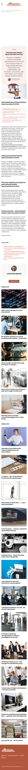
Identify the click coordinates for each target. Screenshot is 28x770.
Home (2, 10)
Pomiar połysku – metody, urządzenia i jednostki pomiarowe (14, 530)
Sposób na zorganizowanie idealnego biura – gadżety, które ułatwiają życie (13, 715)
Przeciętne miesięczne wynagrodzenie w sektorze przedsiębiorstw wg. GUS (10, 635)
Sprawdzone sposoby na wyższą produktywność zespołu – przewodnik (14, 337)
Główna (7, 10)
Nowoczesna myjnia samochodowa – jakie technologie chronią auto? (14, 390)
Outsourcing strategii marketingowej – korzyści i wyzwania (13, 689)
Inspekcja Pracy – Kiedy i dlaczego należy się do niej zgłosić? (12, 556)
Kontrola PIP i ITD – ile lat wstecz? (12, 740)
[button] (2, 4)
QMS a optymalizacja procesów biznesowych (11, 311)
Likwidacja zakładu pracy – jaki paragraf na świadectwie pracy (12, 662)
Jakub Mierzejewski (15, 79)
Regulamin (4, 755)
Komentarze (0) (14, 281)
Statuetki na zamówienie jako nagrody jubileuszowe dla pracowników (11, 450)
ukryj (20, 109)
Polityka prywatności (13, 755)
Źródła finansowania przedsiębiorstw (13, 246)
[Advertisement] (14, 30)
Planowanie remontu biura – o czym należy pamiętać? (13, 503)
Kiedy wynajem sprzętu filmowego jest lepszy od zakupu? (12, 364)
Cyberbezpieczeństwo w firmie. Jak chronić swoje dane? (13, 608)
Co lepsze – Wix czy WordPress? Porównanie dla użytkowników (11, 477)
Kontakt (22, 755)
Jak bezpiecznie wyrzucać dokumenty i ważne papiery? (11, 582)
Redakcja (3, 757)
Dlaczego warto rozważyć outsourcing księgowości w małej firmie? (12, 417)
